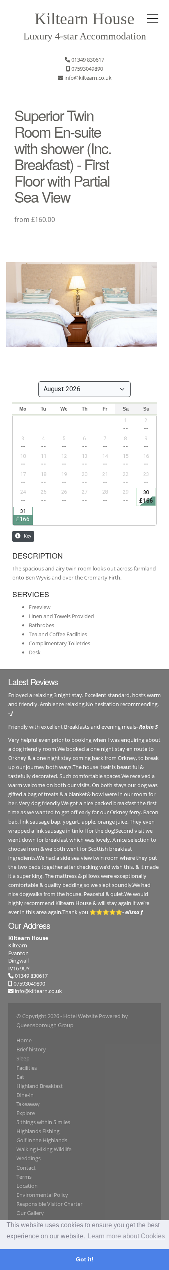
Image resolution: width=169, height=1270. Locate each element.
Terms (24, 1176)
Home (24, 1040)
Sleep (23, 1058)
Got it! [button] (85, 1259)
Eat (20, 1077)
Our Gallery (30, 1213)
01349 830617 (31, 975)
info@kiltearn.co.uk (38, 991)
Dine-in (25, 1095)
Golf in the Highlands (41, 1140)
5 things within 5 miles (43, 1122)
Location (27, 1185)
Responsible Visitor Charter (49, 1204)
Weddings (28, 1158)
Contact (26, 1167)
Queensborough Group (44, 1025)
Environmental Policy (42, 1194)
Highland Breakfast (39, 1086)
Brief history (31, 1049)
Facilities (26, 1067)
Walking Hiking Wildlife (43, 1149)
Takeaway (28, 1104)
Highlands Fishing (37, 1131)
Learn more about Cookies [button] (126, 1236)
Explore (25, 1113)
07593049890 (28, 983)
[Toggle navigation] (152, 18)
